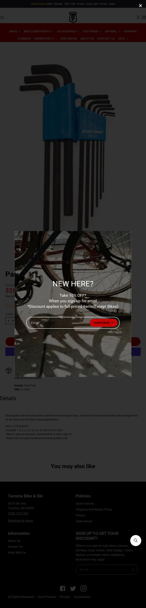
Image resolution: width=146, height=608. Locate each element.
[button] (135, 540)
